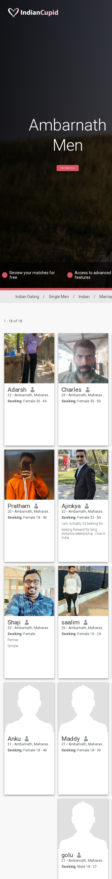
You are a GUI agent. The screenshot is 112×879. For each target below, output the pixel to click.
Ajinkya (71, 506)
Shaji (14, 622)
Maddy (70, 738)
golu (67, 855)
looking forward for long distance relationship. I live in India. (83, 534)
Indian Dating (27, 296)
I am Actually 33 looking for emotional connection (83, 524)
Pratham (18, 506)
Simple (12, 646)
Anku (14, 738)
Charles (71, 389)
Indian (84, 296)
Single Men (59, 296)
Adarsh (16, 389)
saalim (70, 622)
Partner (12, 640)
